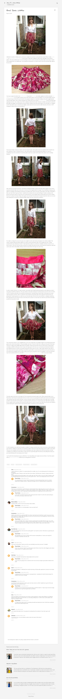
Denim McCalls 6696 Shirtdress (12, 677)
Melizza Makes (14, 501)
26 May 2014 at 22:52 (17, 594)
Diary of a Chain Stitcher (13, 3)
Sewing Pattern (34, 464)
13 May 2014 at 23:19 (24, 493)
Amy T (12, 567)
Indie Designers (19, 464)
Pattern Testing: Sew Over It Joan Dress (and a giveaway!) (17, 649)
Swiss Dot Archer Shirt (14, 457)
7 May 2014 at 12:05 (17, 542)
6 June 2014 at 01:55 (19, 609)
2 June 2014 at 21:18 (24, 600)
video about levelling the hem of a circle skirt (32, 352)
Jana (12, 469)
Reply (12, 484)
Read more (53, 660)
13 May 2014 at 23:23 (24, 558)
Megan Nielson (26, 464)
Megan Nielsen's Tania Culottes (15, 58)
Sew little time (14, 529)
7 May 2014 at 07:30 (20, 513)
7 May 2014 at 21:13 (19, 555)
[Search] (57, 3)
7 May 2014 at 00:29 (21, 501)
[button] (55, 10)
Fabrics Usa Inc (14, 618)
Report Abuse (31, 696)
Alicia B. (13, 609)
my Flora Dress (23, 96)
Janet (12, 542)
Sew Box (34, 96)
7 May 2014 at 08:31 (21, 529)
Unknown (13, 615)
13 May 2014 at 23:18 (24, 478)
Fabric (8, 464)
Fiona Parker (17, 478)
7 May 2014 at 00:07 (20, 487)
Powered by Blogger (31, 693)
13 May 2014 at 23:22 (24, 546)
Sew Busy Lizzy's (42, 100)
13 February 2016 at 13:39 (20, 615)
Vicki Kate (13, 555)
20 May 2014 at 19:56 (21, 581)
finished (12, 464)
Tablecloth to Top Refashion (11, 663)
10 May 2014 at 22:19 (18, 567)
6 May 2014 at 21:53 (17, 469)
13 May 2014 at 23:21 (24, 519)
